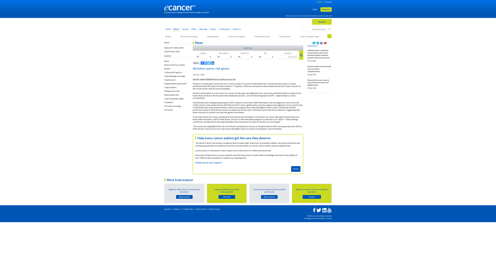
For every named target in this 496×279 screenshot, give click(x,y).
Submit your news (172, 51)
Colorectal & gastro (236, 36)
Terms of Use (201, 209)
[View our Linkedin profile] (317, 43)
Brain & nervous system (174, 65)
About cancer (269, 197)
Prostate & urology (189, 36)
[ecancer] (180, 7)
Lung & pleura (213, 36)
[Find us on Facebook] (321, 43)
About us (237, 29)
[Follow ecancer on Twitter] (319, 210)
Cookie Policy (188, 209)
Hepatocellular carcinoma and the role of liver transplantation (319, 68)
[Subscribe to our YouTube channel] (325, 43)
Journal (185, 29)
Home (168, 29)
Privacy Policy (214, 209)
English (320, 2)
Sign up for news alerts (174, 47)
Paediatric (168, 102)
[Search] (329, 29)
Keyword (287, 53)
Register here (184, 197)
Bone (166, 61)
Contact (167, 209)
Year (265, 53)
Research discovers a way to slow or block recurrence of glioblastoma (318, 82)
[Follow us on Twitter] (314, 43)
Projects (177, 209)
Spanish (328, 2)
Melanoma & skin (262, 36)
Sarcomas (168, 110)
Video (193, 29)
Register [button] (326, 9)
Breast (168, 36)
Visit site (226, 197)
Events (213, 29)
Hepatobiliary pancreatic (175, 83)
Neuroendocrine (171, 95)
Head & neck (285, 36)
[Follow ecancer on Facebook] (314, 210)
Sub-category (224, 53)
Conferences (224, 29)
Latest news (248, 48)
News (176, 29)
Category (203, 53)
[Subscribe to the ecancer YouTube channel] (329, 210)
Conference (244, 53)
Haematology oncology (174, 76)
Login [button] (314, 9)
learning (203, 29)
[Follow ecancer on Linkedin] (324, 210)
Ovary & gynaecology (309, 36)
